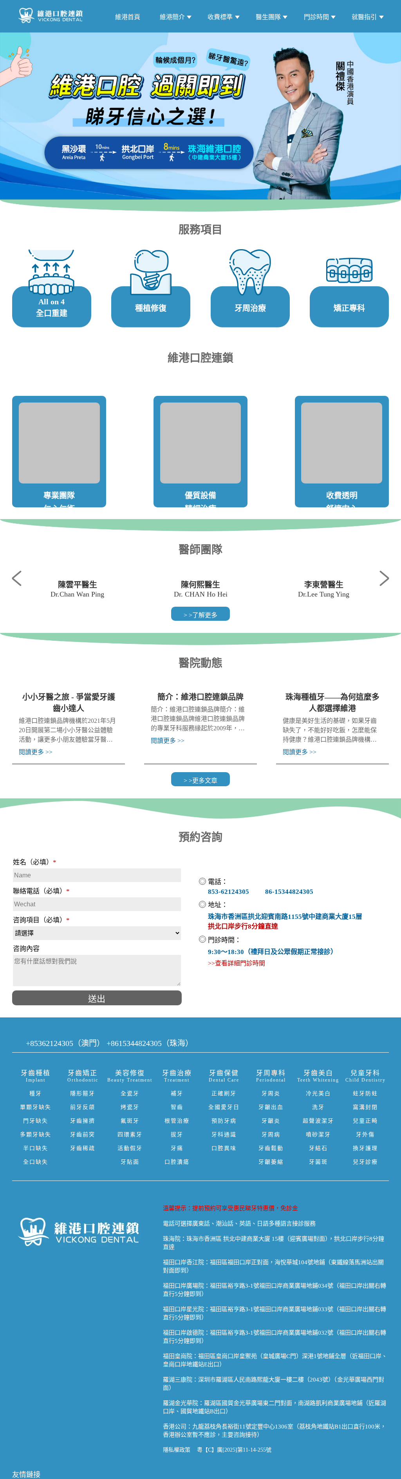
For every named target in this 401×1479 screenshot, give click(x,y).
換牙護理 (365, 1148)
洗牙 (318, 1107)
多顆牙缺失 (35, 1135)
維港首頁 (127, 17)
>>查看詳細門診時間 (236, 963)
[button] (20, 577)
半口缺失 (35, 1148)
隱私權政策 (176, 1450)
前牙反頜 (82, 1107)
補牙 (177, 1093)
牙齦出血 (271, 1107)
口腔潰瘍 (177, 1162)
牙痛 (177, 1148)
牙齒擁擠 (82, 1121)
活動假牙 (130, 1148)
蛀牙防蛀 (365, 1093)
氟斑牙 (130, 1121)
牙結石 (318, 1148)
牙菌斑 (318, 1162)
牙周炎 (271, 1093)
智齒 (177, 1107)
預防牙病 (224, 1121)
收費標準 (220, 17)
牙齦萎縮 (271, 1162)
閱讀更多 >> (35, 752)
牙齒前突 (82, 1135)
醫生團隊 (268, 17)
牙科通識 (224, 1135)
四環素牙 (130, 1135)
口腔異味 (224, 1148)
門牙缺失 (35, 1121)
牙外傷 (365, 1135)
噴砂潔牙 (318, 1135)
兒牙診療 (365, 1162)
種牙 (35, 1093)
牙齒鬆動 (271, 1148)
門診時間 (316, 17)
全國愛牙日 (224, 1107)
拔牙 (177, 1135)
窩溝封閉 (365, 1107)
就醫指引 (364, 17)
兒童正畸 (365, 1121)
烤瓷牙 (130, 1107)
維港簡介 (172, 17)
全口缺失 (35, 1162)
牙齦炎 (271, 1121)
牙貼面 (130, 1162)
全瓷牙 (130, 1093)
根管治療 (177, 1121)
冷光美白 (318, 1093)
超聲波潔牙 (318, 1121)
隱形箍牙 (82, 1093)
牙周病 (271, 1135)
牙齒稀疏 (82, 1148)
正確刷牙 (224, 1093)
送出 (96, 999)
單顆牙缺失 (35, 1107)
